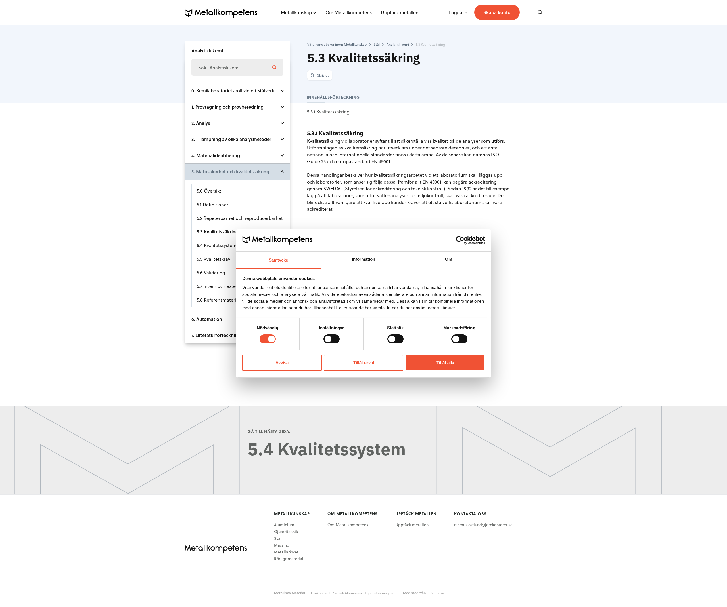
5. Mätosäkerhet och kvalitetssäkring (230, 171)
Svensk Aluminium (347, 592)
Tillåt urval (363, 362)
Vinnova (437, 592)
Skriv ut (322, 75)
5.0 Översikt (209, 190)
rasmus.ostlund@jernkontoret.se (483, 525)
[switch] (331, 338)
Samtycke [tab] (278, 260)
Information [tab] (363, 259)
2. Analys (200, 123)
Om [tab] (448, 259)
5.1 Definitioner (212, 204)
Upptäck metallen (400, 12)
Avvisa (282, 362)
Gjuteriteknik (286, 531)
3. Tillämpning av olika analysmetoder (231, 139)
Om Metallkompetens (348, 12)
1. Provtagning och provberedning (227, 107)
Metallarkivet (286, 552)
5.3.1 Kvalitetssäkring (328, 111)
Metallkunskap (296, 12)
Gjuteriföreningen (379, 592)
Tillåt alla (445, 362)
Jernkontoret (320, 592)
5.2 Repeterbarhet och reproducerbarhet (240, 218)
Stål (277, 538)
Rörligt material (288, 559)
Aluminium (284, 525)
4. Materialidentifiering (215, 155)
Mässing (281, 545)
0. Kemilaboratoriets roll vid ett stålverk (232, 90)
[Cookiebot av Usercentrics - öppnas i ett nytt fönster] (460, 240)
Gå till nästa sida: (269, 431)
